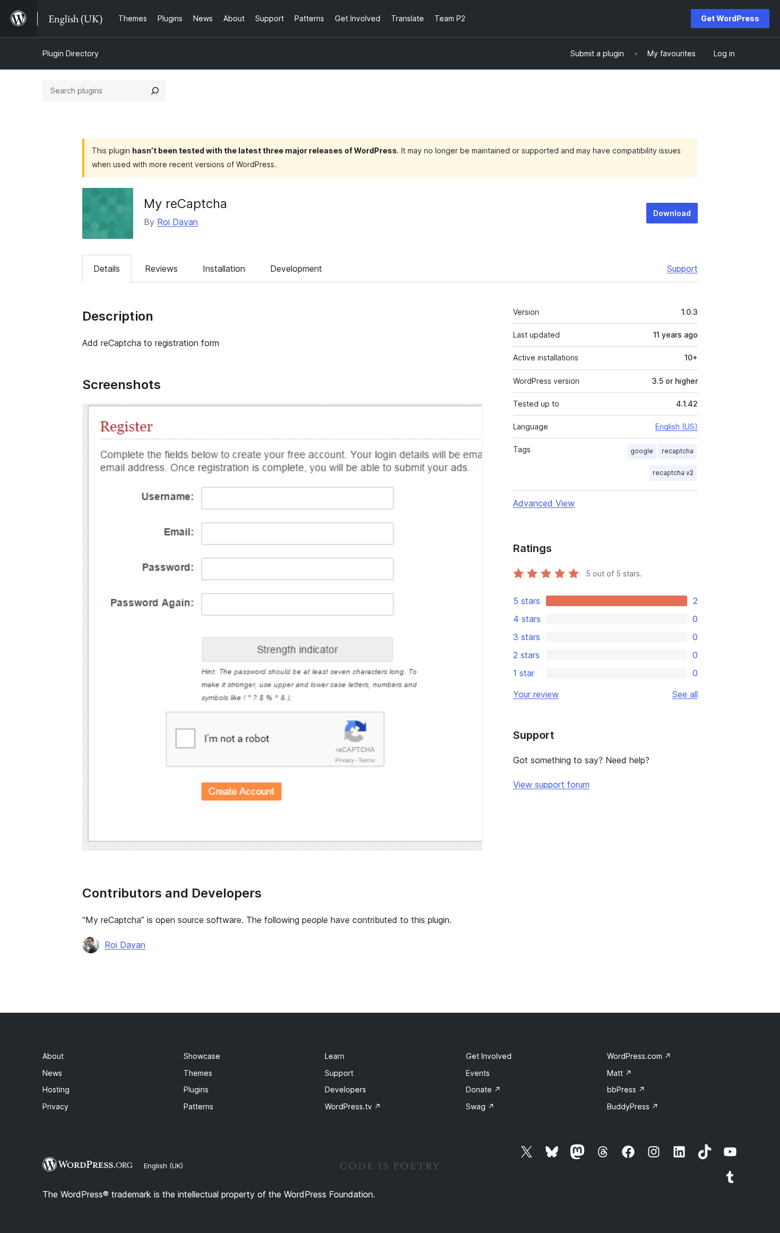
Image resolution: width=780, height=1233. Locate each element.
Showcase (202, 1055)
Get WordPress (730, 18)
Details (106, 268)
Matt (619, 1072)
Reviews (161, 268)
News (52, 1072)
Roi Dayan (177, 222)
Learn (334, 1055)
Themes (198, 1072)
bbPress (626, 1089)
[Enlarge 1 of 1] (468, 417)
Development (296, 268)
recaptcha (678, 451)
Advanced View (544, 503)
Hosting (56, 1089)
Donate (483, 1089)
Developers (345, 1089)
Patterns (198, 1106)
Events (478, 1072)
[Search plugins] (155, 90)
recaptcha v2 (673, 473)
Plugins (196, 1089)
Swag (480, 1106)
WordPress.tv (353, 1106)
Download (672, 213)
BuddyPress (632, 1106)
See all (685, 694)
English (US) (676, 426)
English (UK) (163, 1165)
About (53, 1055)
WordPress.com (639, 1055)
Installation (224, 268)
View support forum (551, 784)
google (641, 451)
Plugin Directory (70, 53)
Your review (536, 694)
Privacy (55, 1106)
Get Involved (489, 1055)
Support (682, 268)
